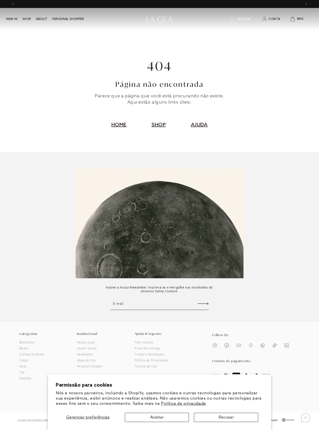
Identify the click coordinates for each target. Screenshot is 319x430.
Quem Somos (87, 348)
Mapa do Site (86, 360)
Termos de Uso (146, 366)
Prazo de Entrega (147, 348)
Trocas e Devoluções (149, 354)
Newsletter (85, 354)
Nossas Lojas (86, 342)
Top (22, 372)
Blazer (24, 348)
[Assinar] (203, 304)
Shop (159, 125)
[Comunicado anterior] (13, 4)
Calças (23, 360)
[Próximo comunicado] (306, 4)
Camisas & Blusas (32, 354)
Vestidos (25, 378)
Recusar (226, 417)
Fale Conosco (144, 342)
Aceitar (157, 417)
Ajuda (199, 125)
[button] (300, 19)
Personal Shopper (90, 366)
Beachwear (27, 342)
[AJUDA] (305, 418)
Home (119, 125)
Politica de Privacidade (151, 360)
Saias (23, 366)
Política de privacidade (183, 403)
